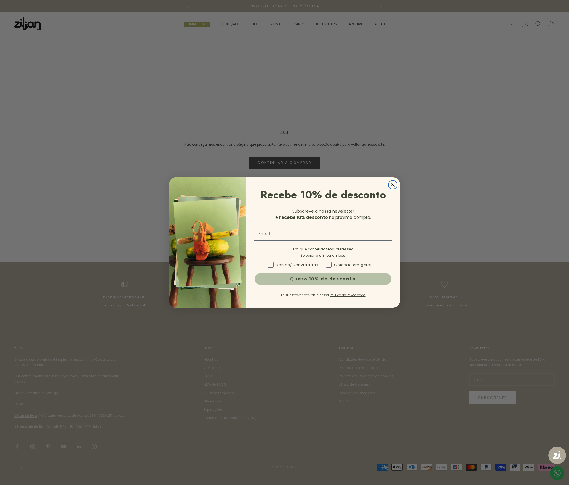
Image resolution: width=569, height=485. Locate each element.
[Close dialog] (392, 184)
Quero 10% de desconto (323, 279)
